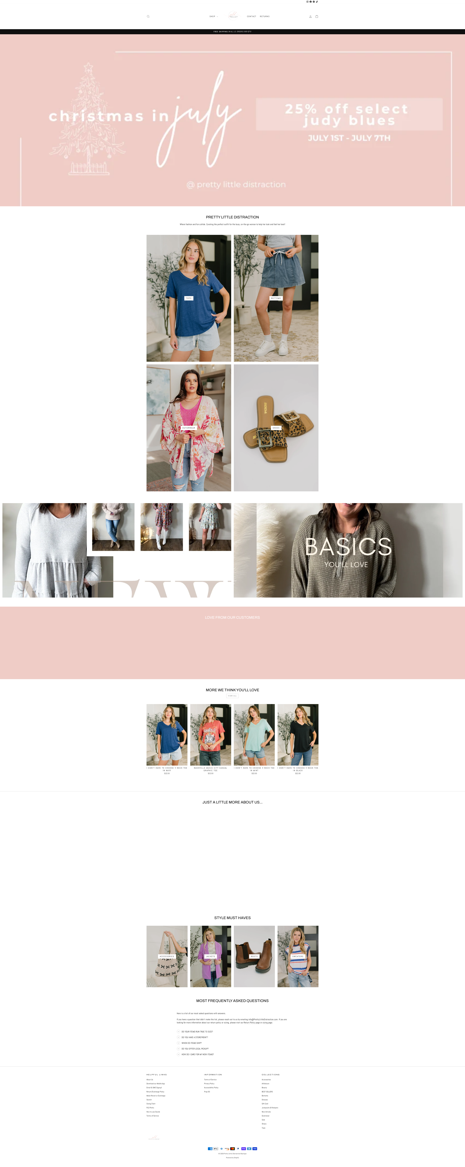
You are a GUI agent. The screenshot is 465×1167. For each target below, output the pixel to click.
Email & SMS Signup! (154, 1087)
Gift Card (265, 1103)
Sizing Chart (151, 1103)
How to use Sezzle (153, 1112)
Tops (263, 1128)
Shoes (264, 1124)
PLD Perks (150, 1107)
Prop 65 (207, 1091)
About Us (150, 1079)
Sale (263, 1120)
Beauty (264, 1087)
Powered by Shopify (232, 1158)
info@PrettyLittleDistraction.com (263, 1019)
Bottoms (265, 1095)
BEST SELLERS (267, 1091)
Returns (265, 16)
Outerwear (265, 1116)
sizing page (267, 1022)
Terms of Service (153, 1116)
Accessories (266, 1079)
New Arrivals (266, 1112)
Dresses (265, 1099)
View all (232, 696)
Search (149, 1099)
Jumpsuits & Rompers (270, 1107)
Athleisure (265, 1083)
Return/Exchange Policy (155, 1091)
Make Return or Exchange (156, 1095)
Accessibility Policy (211, 1087)
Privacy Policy (209, 1083)
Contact (251, 16)
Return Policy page (252, 1022)
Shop (213, 16)
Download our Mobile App (156, 1083)
